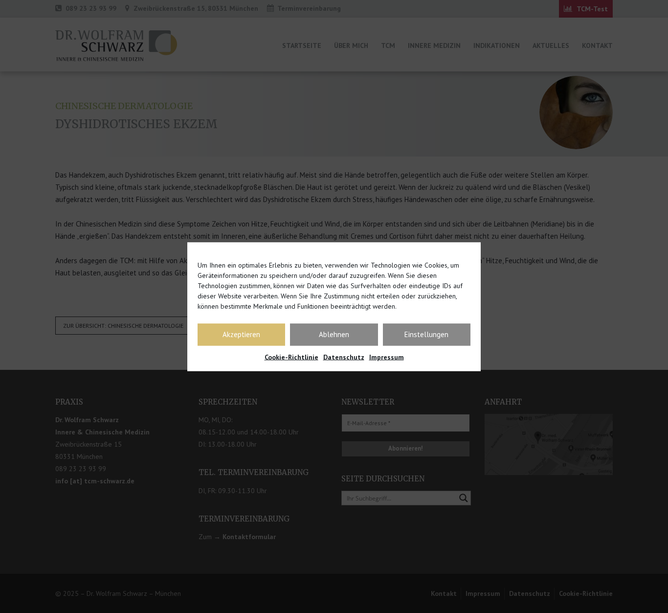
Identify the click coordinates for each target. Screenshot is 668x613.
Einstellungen (426, 334)
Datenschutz (343, 356)
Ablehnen (334, 334)
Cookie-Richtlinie (291, 356)
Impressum (386, 356)
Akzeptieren (241, 334)
